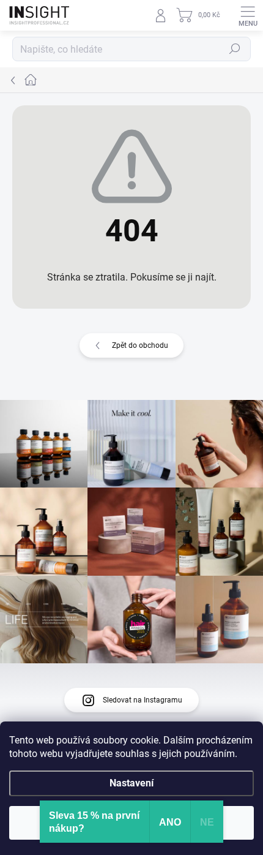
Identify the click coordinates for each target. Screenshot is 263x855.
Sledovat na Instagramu (142, 700)
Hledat (235, 49)
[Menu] (247, 15)
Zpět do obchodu (140, 345)
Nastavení (131, 783)
